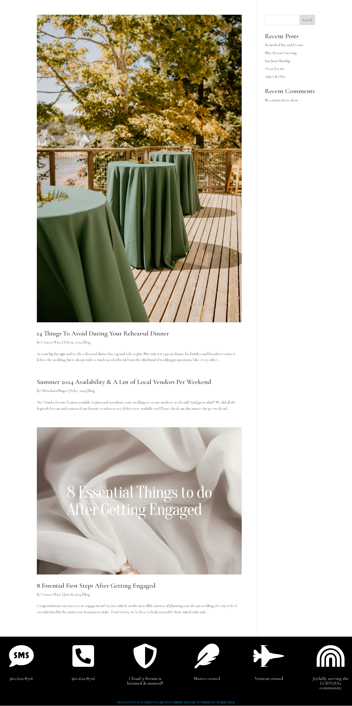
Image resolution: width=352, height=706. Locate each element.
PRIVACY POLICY (129, 702)
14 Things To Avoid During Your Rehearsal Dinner (103, 333)
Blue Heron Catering (281, 53)
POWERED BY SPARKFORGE (216, 702)
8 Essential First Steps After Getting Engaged (96, 585)
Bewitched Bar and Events (284, 45)
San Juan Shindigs (278, 61)
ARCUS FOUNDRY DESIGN (177, 702)
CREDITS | (151, 702)
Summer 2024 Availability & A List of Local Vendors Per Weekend (124, 382)
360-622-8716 (21, 678)
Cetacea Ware (51, 342)
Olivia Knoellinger (54, 391)
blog (87, 342)
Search (307, 20)
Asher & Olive (275, 77)
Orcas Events (274, 69)
